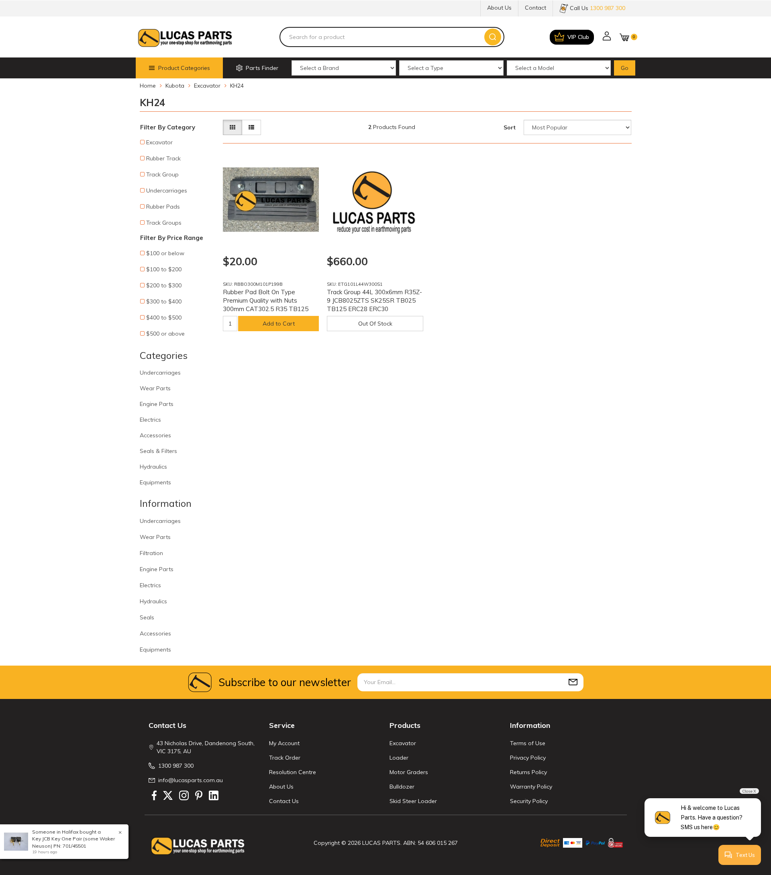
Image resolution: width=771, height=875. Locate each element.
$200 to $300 (164, 285)
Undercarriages (166, 190)
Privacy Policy (528, 757)
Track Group (162, 174)
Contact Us (284, 801)
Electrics (150, 419)
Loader (399, 757)
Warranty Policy (531, 786)
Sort (510, 127)
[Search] (492, 37)
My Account (284, 743)
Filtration (151, 553)
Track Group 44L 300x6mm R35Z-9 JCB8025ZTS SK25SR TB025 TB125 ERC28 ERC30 (374, 300)
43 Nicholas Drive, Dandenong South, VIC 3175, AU (206, 747)
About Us (499, 7)
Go (624, 68)
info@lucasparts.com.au (190, 780)
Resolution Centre (292, 772)
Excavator (159, 142)
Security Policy (529, 801)
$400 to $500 (164, 317)
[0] (624, 37)
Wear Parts (155, 388)
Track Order (284, 757)
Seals (147, 617)
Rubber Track (163, 158)
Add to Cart (279, 323)
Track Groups (164, 222)
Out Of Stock (375, 323)
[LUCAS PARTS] (185, 37)
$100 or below (165, 253)
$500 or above (165, 333)
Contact (535, 7)
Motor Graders (409, 772)
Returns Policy (528, 772)
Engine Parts (156, 404)
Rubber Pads (163, 206)
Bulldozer (402, 786)
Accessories (155, 435)
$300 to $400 (164, 301)
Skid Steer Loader (413, 801)
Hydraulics (153, 466)
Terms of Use (527, 743)
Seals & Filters (158, 451)
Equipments (155, 482)
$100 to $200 (164, 269)
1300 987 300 (176, 765)
